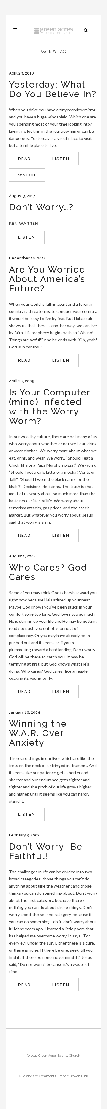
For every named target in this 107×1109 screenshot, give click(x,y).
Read (24, 158)
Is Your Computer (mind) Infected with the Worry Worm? (49, 406)
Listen (61, 158)
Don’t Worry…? (41, 207)
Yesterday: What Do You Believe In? (53, 89)
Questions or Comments (37, 1076)
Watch (27, 175)
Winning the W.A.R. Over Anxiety (38, 733)
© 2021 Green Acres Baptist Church (53, 1056)
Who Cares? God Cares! (48, 572)
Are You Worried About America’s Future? (47, 279)
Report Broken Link (73, 1076)
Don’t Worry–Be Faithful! (46, 851)
